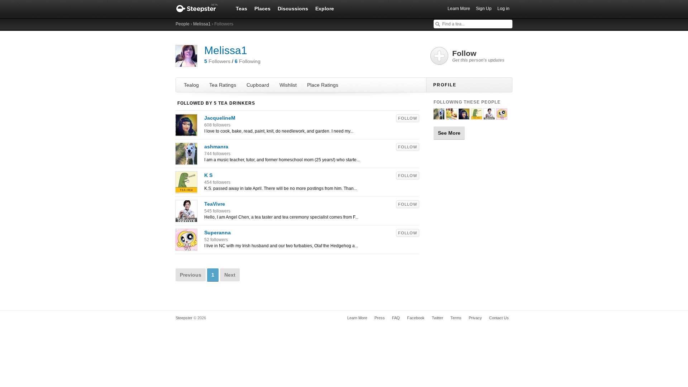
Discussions (293, 8)
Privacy (475, 318)
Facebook (416, 318)
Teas (241, 8)
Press (379, 318)
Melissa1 (202, 24)
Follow (407, 118)
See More (449, 133)
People (183, 24)
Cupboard (258, 85)
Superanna (217, 232)
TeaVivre (214, 204)
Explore (324, 8)
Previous (190, 275)
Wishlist (288, 85)
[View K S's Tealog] (186, 189)
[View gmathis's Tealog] (451, 116)
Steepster (201, 8)
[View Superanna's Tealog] (186, 246)
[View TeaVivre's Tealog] (186, 218)
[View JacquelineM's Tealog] (186, 132)
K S (208, 175)
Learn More (459, 8)
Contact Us (499, 318)
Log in (503, 8)
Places (262, 8)
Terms (456, 318)
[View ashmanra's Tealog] (186, 160)
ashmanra (216, 146)
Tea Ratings (222, 85)
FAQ (396, 318)
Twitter (437, 318)
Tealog (191, 85)
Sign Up (484, 8)
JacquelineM (219, 118)
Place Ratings (322, 85)
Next (229, 275)
